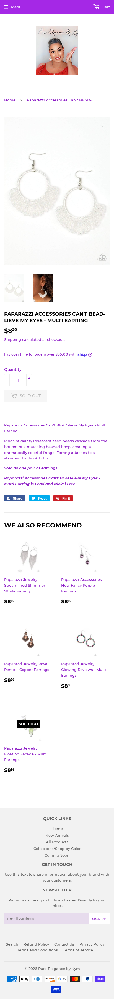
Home (9, 100)
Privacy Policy (91, 944)
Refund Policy (36, 944)
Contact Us (64, 944)
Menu (16, 7)
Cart (105, 7)
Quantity (13, 369)
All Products (57, 842)
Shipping (12, 339)
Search (12, 944)
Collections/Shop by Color (57, 848)
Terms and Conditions (37, 950)
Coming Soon (57, 855)
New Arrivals (57, 835)
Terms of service (78, 950)
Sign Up (99, 919)
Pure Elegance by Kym (59, 968)
